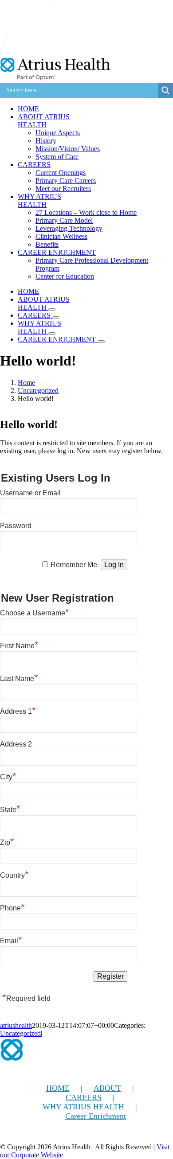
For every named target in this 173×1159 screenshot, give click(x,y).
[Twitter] (15, 1135)
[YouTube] (24, 1135)
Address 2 (16, 744)
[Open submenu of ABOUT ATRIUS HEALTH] (51, 309)
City (8, 776)
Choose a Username (34, 612)
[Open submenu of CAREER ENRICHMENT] (101, 341)
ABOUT (107, 1088)
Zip (7, 841)
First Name (19, 645)
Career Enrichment (95, 1116)
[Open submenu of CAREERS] (55, 317)
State (10, 808)
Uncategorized (20, 1033)
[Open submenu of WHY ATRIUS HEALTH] (51, 333)
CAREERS (84, 1097)
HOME (58, 1088)
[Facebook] (5, 1135)
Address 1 (18, 710)
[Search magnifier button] (165, 90)
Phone (12, 907)
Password (15, 525)
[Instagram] (34, 1135)
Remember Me (74, 564)
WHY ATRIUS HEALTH (83, 1106)
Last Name (19, 677)
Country (14, 874)
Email (11, 940)
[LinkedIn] (44, 1135)
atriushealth (16, 1025)
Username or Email (30, 493)
